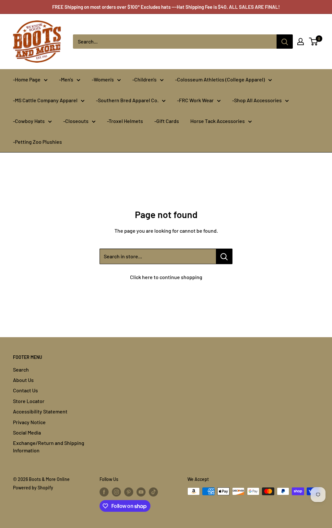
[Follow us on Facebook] (104, 492)
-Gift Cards (166, 121)
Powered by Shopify (33, 487)
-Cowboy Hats (29, 121)
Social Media (27, 432)
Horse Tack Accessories (217, 121)
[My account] (300, 41)
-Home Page (27, 79)
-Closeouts (76, 121)
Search (21, 369)
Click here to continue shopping (166, 277)
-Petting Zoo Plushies (37, 142)
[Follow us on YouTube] (141, 492)
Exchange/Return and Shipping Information (48, 446)
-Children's (144, 79)
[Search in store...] (224, 256)
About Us (23, 380)
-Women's (103, 79)
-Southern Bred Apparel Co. (127, 100)
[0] (314, 41)
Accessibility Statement (40, 411)
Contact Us (25, 390)
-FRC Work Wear (195, 100)
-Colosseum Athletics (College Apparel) (220, 79)
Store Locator (28, 401)
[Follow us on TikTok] (153, 492)
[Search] (285, 41)
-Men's (66, 79)
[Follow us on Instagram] (116, 492)
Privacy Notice (29, 422)
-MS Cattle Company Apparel (45, 100)
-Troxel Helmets (125, 121)
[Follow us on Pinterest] (128, 492)
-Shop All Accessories (257, 100)
